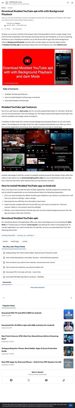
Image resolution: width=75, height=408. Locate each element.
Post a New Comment (38, 287)
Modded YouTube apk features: (16, 94)
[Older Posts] (70, 298)
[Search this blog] (68, 3)
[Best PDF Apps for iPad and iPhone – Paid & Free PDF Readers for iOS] (68, 363)
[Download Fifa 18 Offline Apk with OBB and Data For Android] (68, 327)
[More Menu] (72, 3)
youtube (24, 241)
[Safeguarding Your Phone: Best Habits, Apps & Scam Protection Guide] (68, 351)
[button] (11, 380)
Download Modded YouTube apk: (17, 101)
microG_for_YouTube (25, 235)
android (10, 8)
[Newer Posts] (4, 298)
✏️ (2, 29)
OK (70, 405)
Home (3, 8)
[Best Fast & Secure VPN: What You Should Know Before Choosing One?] (68, 339)
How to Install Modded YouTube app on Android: (22, 97)
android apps (15, 241)
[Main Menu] (3, 3)
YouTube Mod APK (8, 235)
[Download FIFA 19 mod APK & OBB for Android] (68, 314)
